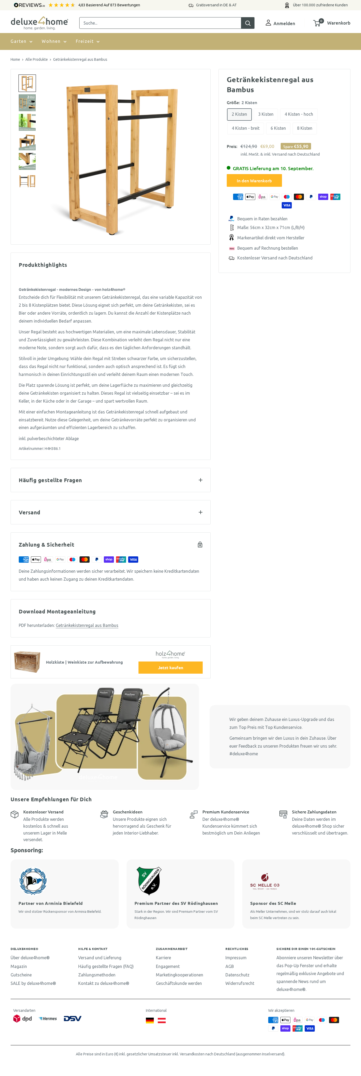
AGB (229, 966)
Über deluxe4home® (30, 957)
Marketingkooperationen (179, 974)
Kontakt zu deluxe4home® (103, 983)
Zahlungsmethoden (96, 974)
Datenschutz (237, 974)
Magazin (19, 966)
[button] (27, 83)
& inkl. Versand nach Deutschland (290, 154)
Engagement (168, 966)
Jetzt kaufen (170, 667)
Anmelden (284, 23)
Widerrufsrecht (239, 983)
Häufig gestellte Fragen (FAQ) (106, 966)
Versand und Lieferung (99, 957)
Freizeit (85, 41)
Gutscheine (21, 974)
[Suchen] (247, 23)
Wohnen (51, 41)
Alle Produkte (36, 59)
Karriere (163, 957)
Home (15, 59)
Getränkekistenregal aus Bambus (87, 625)
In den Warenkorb (254, 181)
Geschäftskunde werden (179, 983)
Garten (19, 41)
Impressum (236, 957)
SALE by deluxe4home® (33, 983)
